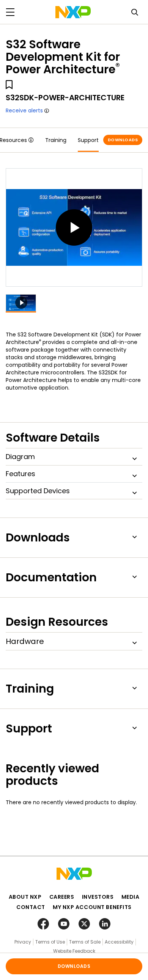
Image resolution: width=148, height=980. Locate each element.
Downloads (123, 140)
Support (88, 140)
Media (130, 897)
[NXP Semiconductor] (73, 12)
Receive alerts (24, 110)
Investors (98, 897)
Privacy (22, 942)
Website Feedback (74, 951)
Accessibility (119, 942)
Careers (61, 897)
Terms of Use (50, 942)
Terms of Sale (85, 942)
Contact (30, 907)
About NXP (25, 897)
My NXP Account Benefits (92, 907)
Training (55, 140)
